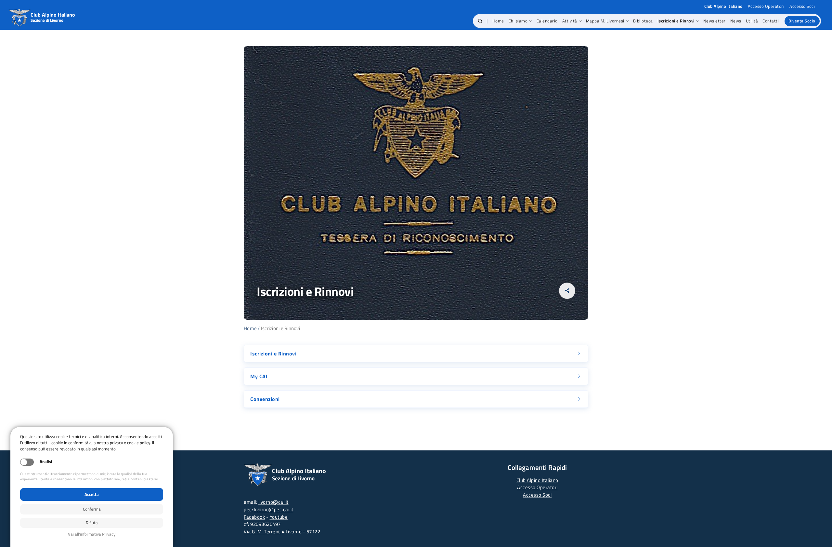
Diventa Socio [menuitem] (801, 21)
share (567, 290)
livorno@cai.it (273, 502)
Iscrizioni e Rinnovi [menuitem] (676, 21)
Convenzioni (265, 399)
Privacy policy (91, 534)
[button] (480, 21)
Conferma (92, 509)
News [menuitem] (735, 21)
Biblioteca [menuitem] (643, 21)
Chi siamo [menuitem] (518, 21)
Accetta (91, 494)
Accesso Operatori (766, 6)
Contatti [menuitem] (770, 21)
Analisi (46, 462)
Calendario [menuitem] (547, 21)
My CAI (258, 376)
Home (250, 328)
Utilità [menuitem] (752, 21)
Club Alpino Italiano (537, 480)
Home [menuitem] (498, 21)
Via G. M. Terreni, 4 (264, 531)
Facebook (254, 517)
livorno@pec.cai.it (273, 509)
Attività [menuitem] (569, 21)
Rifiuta (92, 522)
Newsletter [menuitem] (714, 21)
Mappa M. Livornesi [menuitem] (605, 21)
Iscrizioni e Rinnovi (273, 353)
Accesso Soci (802, 6)
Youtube (279, 517)
